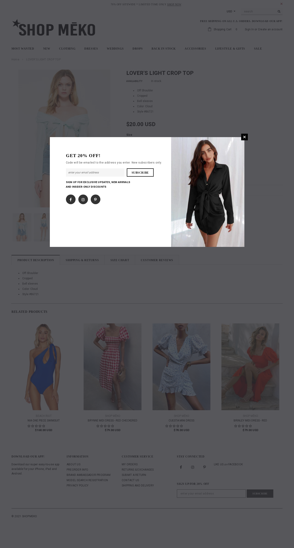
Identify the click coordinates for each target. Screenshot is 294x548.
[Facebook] (71, 198)
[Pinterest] (95, 198)
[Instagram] (83, 198)
